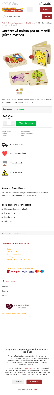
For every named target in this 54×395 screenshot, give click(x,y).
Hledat (47, 16)
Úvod (3, 23)
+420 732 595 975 (8, 2)
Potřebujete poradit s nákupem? (18, 259)
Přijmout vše (34, 382)
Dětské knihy (30, 23)
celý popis (29, 102)
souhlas (28, 368)
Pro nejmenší (9, 213)
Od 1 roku (8, 221)
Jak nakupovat (12, 252)
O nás (9, 249)
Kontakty (10, 257)
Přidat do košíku (26, 123)
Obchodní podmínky (14, 254)
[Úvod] (12, 10)
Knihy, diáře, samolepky (15, 23)
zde (35, 389)
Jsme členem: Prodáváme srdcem (14, 314)
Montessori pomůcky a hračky (16, 209)
